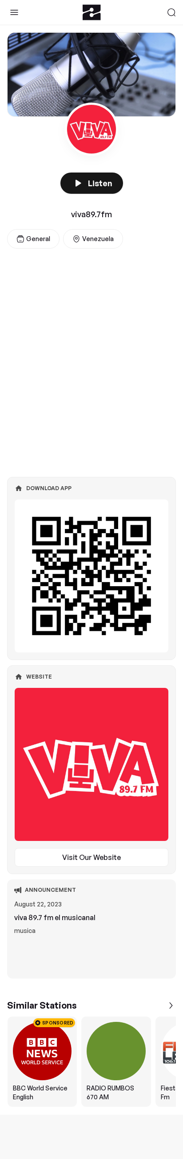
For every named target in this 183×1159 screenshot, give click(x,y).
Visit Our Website (91, 857)
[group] (91, 1061)
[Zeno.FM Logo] (92, 12)
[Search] (171, 12)
